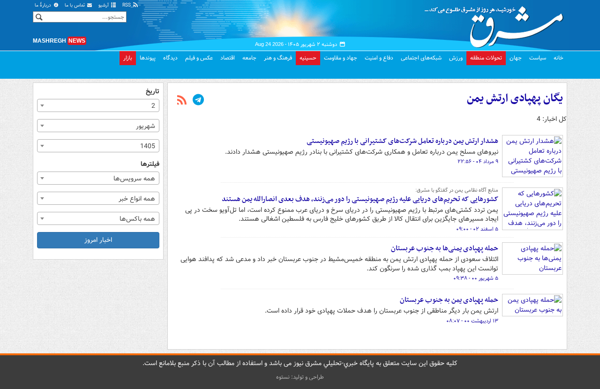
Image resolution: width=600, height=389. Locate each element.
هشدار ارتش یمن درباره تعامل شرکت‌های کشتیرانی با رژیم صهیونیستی (402, 141)
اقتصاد (227, 57)
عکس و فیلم (199, 57)
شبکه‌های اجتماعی (421, 57)
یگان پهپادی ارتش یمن (515, 98)
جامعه (249, 57)
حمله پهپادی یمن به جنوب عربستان (449, 300)
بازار (127, 57)
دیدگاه (170, 57)
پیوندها (148, 57)
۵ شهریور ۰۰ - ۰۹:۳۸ (475, 278)
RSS (127, 5)
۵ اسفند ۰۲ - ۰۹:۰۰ (477, 229)
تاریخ (152, 92)
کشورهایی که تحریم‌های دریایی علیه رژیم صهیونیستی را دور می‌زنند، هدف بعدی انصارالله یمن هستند (360, 199)
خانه (558, 57)
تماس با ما (75, 5)
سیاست (537, 57)
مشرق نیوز (497, 23)
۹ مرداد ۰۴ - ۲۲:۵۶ (478, 161)
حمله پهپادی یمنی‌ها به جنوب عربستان (444, 248)
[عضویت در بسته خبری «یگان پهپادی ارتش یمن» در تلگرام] (198, 100)
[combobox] (98, 105)
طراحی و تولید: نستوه (300, 377)
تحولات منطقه (486, 57)
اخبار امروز (98, 240)
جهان (516, 57)
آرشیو (104, 5)
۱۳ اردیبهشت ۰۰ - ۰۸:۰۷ (472, 321)
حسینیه (308, 57)
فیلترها (150, 164)
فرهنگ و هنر (278, 57)
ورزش (456, 57)
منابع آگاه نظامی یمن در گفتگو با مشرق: (456, 190)
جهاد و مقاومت (340, 57)
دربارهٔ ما (43, 5)
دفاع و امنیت (379, 57)
